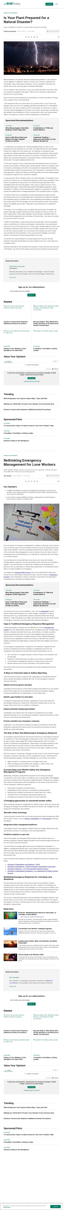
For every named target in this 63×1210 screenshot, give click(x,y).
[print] (58, 37)
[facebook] (26, 37)
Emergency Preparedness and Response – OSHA (24, 864)
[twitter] (31, 37)
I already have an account (32, 381)
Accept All (55, 1206)
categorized (44, 611)
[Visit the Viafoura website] (55, 369)
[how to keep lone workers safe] (10, 957)
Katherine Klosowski (10, 31)
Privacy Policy (6, 1207)
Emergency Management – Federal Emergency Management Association (31, 866)
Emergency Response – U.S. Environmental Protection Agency (28, 869)
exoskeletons (35, 818)
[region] (31, 365)
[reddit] (34, 37)
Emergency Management (11, 13)
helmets (27, 818)
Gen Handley (8, 475)
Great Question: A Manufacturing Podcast (32, 916)
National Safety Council (22, 572)
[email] (37, 37)
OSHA (55, 778)
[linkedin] (29, 37)
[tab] (8, 361)
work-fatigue (46, 818)
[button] (5, 4)
